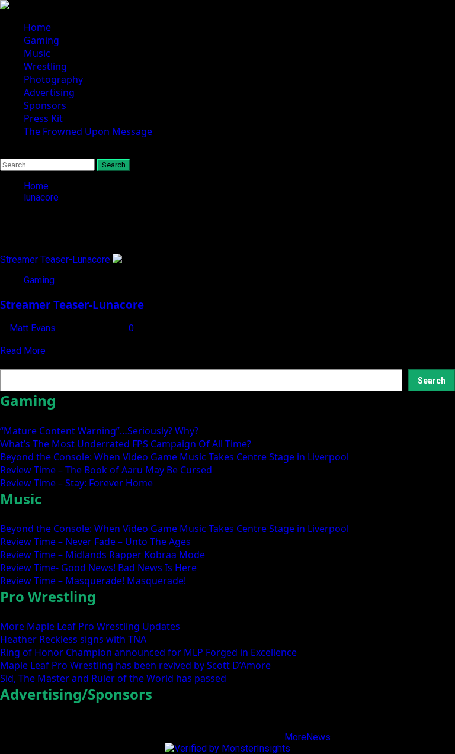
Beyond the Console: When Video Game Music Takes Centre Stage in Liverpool (174, 456)
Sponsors (45, 105)
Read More (23, 350)
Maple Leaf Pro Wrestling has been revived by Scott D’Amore (135, 665)
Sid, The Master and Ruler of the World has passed (113, 678)
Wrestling (45, 66)
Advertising (49, 92)
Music (37, 53)
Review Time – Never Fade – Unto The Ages (95, 541)
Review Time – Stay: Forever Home (76, 482)
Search (16, 362)
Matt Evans (33, 328)
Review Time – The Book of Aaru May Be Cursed (106, 469)
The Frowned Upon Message (88, 131)
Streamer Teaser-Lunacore (55, 259)
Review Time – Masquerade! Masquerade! (93, 580)
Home (37, 27)
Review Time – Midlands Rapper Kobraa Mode (102, 554)
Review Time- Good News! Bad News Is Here (98, 567)
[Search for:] (48, 164)
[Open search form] (3, 153)
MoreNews (307, 737)
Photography (53, 79)
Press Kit (43, 118)
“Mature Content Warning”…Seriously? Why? (99, 430)
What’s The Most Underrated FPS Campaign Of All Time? (125, 443)
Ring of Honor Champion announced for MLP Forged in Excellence (148, 652)
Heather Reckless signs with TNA (73, 639)
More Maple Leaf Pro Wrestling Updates (90, 626)
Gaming (41, 40)
